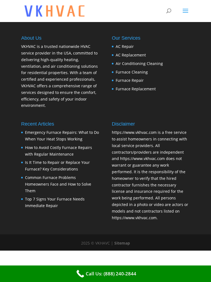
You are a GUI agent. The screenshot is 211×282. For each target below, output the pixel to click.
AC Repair (125, 46)
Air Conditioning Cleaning (139, 63)
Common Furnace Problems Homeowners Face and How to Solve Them (58, 184)
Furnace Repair (130, 80)
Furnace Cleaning (132, 72)
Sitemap (122, 243)
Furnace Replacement (136, 88)
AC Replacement (131, 55)
